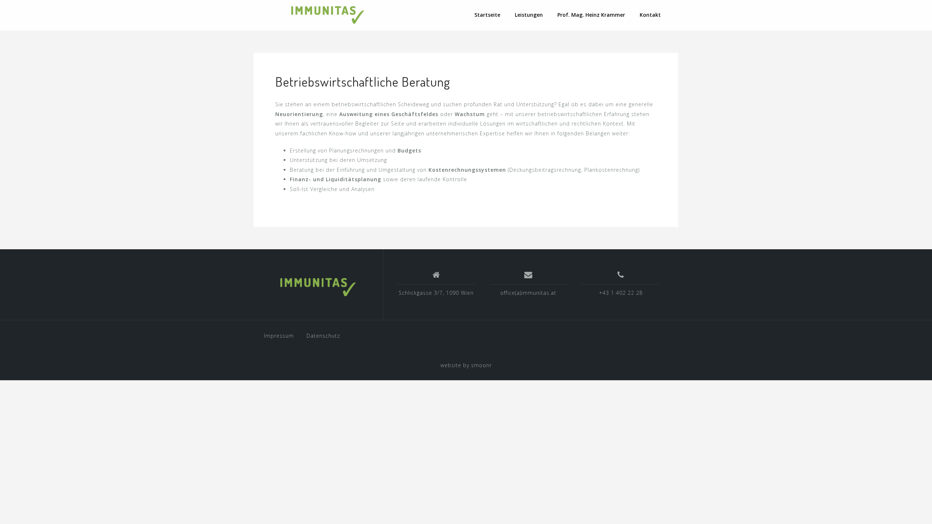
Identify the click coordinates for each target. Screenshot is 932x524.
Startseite (487, 14)
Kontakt (650, 14)
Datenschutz (323, 335)
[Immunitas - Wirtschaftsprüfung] (317, 287)
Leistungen (529, 14)
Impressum (279, 335)
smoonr (481, 365)
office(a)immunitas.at (528, 292)
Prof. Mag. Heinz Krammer (591, 14)
